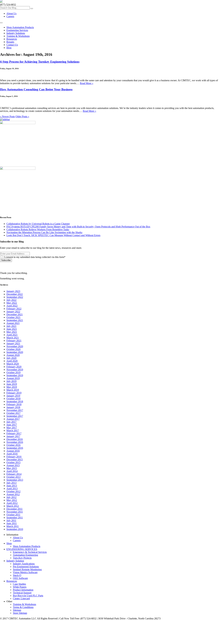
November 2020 (14, 346)
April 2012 (12, 503)
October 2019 (13, 372)
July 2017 (11, 421)
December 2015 (14, 459)
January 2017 (13, 436)
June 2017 (11, 424)
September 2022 (14, 297)
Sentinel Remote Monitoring (27, 569)
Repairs (10, 41)
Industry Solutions (15, 33)
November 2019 (14, 369)
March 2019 (12, 390)
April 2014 (12, 471)
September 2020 (14, 352)
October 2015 (13, 462)
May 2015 (11, 468)
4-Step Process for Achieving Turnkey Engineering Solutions (39, 61)
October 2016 (13, 445)
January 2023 (13, 291)
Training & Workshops (18, 36)
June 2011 (11, 523)
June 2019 (11, 384)
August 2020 (13, 355)
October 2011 (13, 514)
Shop (9, 543)
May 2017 (11, 427)
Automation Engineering (25, 555)
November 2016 (14, 442)
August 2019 (13, 378)
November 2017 (14, 410)
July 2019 (11, 381)
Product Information (23, 589)
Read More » (86, 83)
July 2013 (11, 482)
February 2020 (13, 366)
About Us (11, 13)
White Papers (19, 587)
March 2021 (12, 337)
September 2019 (14, 375)
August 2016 (13, 450)
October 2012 (13, 491)
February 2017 (13, 433)
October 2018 (13, 398)
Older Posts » (22, 116)
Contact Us (12, 44)
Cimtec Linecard (21, 598)
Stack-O (17, 575)
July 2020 (11, 358)
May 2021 (11, 331)
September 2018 (14, 401)
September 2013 (14, 479)
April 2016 (12, 453)
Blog (8, 47)
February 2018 (13, 404)
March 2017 (12, 430)
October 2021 (13, 317)
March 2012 (12, 506)
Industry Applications (24, 563)
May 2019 (11, 387)
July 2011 (11, 520)
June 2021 (11, 329)
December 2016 (14, 439)
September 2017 (14, 416)
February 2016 (13, 456)
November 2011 (14, 511)
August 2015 (13, 465)
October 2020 (13, 349)
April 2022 (12, 305)
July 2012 (11, 497)
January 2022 (13, 311)
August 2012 (13, 494)
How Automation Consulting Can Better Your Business (36, 89)
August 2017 (13, 419)
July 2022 (11, 300)
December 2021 (14, 314)
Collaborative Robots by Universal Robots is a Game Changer (38, 223)
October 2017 (13, 413)
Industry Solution (15, 560)
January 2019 (13, 395)
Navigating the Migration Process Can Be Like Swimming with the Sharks (44, 232)
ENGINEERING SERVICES (21, 549)
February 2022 (13, 308)
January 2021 (13, 343)
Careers (10, 16)
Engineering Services (17, 30)
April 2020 (12, 360)
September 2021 (14, 320)
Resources (11, 39)
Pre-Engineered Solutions (26, 566)
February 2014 (13, 474)
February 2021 (13, 340)
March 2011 (12, 526)
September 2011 (14, 517)
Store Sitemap (20, 613)
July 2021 (11, 326)
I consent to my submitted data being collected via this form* (34, 257)
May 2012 (11, 500)
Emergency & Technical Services (30, 552)
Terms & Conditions (23, 607)
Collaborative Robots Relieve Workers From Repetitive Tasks (37, 229)
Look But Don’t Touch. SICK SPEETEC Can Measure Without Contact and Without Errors (53, 235)
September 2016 (14, 448)
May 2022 (11, 302)
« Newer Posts (7, 116)
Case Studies (19, 584)
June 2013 (11, 485)
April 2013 (12, 488)
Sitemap (17, 610)
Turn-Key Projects (22, 557)
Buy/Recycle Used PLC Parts (28, 595)
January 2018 (13, 407)
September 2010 (14, 529)
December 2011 (14, 508)
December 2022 (14, 294)
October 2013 (13, 477)
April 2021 (12, 334)
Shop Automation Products (20, 27)
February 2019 (13, 392)
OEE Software (20, 578)
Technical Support (22, 592)
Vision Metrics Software (25, 572)
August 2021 (13, 323)
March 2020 (12, 363)
